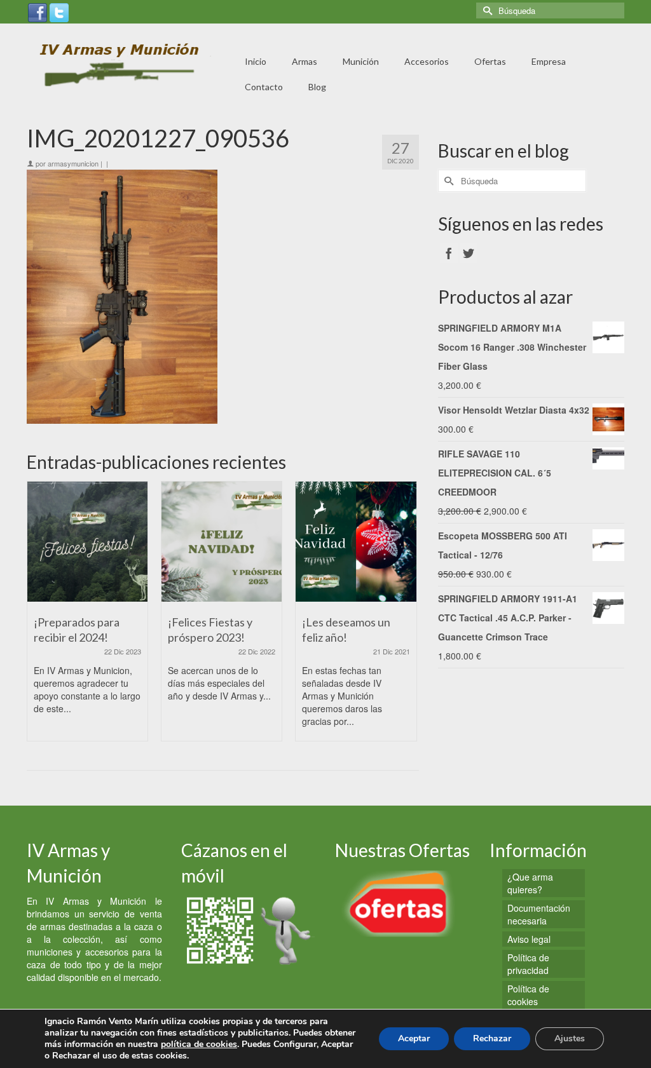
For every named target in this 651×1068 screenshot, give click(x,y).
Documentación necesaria (538, 914)
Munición (361, 61)
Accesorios (426, 61)
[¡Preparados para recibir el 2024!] (87, 542)
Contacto (264, 86)
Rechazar (492, 1038)
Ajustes (569, 1038)
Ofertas (490, 61)
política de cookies (199, 1044)
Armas (304, 61)
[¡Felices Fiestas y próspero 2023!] (221, 542)
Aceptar (414, 1038)
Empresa (548, 61)
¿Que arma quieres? (530, 883)
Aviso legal (529, 939)
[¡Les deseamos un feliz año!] (356, 542)
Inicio (255, 61)
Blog (317, 86)
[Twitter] (59, 11)
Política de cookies (528, 995)
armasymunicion (73, 163)
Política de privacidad (528, 964)
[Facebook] (37, 11)
